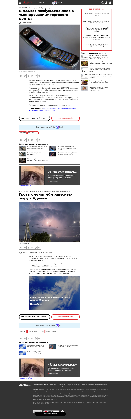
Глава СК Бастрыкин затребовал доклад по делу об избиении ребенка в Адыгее (96, 37)
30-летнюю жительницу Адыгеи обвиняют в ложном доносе (67, 153)
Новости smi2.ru (25, 186)
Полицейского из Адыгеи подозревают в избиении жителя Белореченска (52, 110)
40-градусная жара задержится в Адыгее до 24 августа (68, 345)
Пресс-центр (53, 384)
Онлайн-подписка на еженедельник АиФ (94, 384)
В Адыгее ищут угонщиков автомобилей (35, 153)
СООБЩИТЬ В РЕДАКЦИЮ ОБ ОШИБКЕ (98, 386)
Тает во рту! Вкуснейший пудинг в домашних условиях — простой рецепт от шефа (99, 82)
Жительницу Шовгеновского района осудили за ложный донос (37, 159)
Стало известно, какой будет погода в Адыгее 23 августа (96, 22)
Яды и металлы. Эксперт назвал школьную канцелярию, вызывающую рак (98, 88)
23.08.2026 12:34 (23, 191)
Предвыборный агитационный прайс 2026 (73, 386)
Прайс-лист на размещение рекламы (44, 386)
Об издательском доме (40, 384)
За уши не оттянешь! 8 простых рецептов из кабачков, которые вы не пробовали (100, 63)
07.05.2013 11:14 (23, 8)
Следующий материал (50, 413)
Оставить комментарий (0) (65, 118)
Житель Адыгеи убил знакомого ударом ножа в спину (96, 45)
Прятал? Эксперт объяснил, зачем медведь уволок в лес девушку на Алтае (99, 69)
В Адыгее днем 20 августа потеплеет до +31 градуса (35, 352)
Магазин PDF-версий (74, 384)
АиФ (31, 243)
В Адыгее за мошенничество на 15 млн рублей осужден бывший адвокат (97, 29)
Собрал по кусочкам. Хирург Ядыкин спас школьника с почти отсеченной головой (100, 76)
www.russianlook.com (29, 71)
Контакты (62, 384)
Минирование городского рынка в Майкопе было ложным (37, 147)
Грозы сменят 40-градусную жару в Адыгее (96, 14)
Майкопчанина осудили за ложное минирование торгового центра (67, 148)
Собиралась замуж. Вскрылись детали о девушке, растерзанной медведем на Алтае (99, 57)
